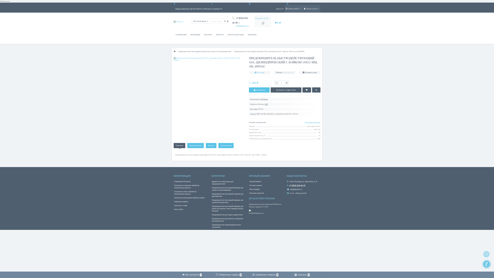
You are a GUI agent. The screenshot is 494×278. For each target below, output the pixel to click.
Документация (226, 145)
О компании (181, 35)
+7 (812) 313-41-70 (297, 185)
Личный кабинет (255, 182)
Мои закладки (254, 189)
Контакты (252, 35)
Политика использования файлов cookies (189, 198)
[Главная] (174, 51)
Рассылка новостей (256, 193)
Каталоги (208, 35)
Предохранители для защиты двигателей (227, 215)
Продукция (195, 35)
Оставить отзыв (311, 72)
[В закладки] (306, 90)
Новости (220, 35)
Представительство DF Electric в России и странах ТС (198, 9)
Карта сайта (178, 209)
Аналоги (211, 145)
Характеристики (195, 145)
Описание (179, 145)
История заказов (255, 185)
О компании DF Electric (182, 182)
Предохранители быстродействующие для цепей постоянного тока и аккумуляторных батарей (227, 208)
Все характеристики (312, 122)
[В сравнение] (316, 90)
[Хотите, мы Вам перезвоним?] (486, 264)
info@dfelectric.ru (296, 189)
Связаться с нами (180, 205)
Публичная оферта (181, 202)
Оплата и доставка (235, 35)
